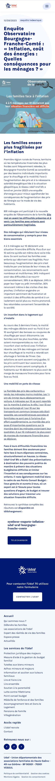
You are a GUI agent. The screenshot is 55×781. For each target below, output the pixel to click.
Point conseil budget (15, 695)
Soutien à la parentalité (17, 687)
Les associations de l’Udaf (18, 628)
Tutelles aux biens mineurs (19, 664)
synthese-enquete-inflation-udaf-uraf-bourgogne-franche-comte (26, 525)
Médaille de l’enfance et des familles (24, 699)
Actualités (9, 640)
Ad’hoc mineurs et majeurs (19, 668)
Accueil (8, 616)
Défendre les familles (15, 624)
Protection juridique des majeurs (22, 653)
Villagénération (12, 715)
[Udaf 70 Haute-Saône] (11, 6)
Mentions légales (12, 777)
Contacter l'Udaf (27, 597)
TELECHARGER (19, 540)
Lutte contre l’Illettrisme (17, 691)
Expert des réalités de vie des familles (24, 632)
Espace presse (11, 636)
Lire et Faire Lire (12, 679)
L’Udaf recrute (11, 727)
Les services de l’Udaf (18, 648)
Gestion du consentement (33, 777)
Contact (8, 731)
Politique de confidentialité (16, 773)
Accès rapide (12, 722)
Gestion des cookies (40, 773)
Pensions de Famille (15, 711)
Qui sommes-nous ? (15, 621)
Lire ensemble (11, 683)
